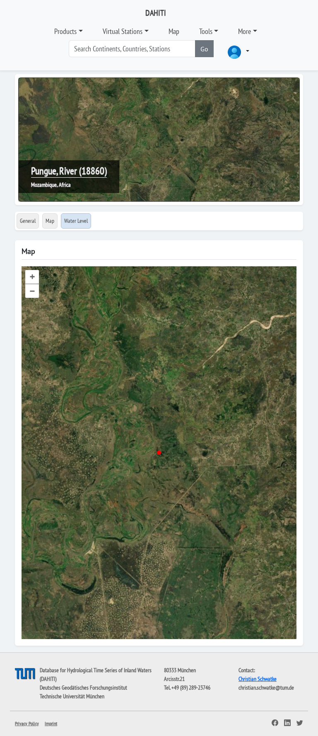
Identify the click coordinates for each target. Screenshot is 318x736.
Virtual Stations (122, 31)
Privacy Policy (27, 723)
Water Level (76, 220)
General (28, 220)
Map (174, 31)
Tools (205, 31)
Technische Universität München (72, 696)
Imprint (51, 723)
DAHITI (155, 12)
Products (65, 31)
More (244, 31)
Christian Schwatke (257, 679)
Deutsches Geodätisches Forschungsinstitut (83, 687)
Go (204, 49)
